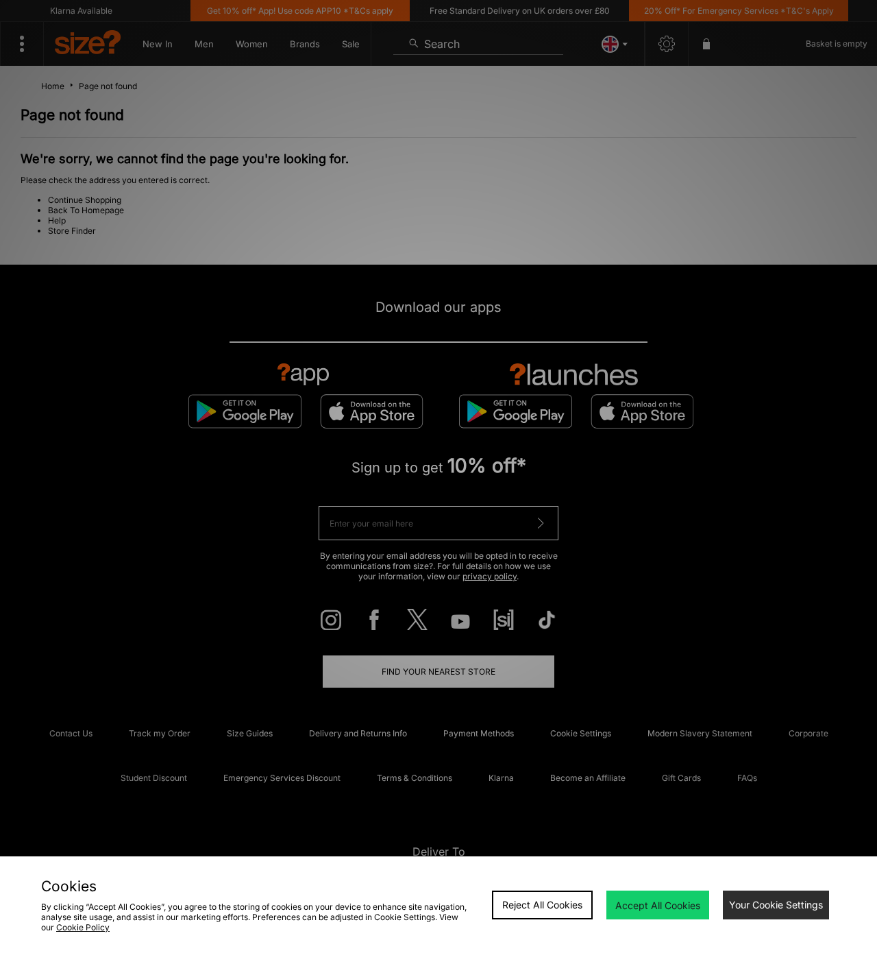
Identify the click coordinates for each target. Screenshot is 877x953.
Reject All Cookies (542, 904)
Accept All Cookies (657, 905)
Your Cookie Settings (776, 904)
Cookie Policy (83, 927)
